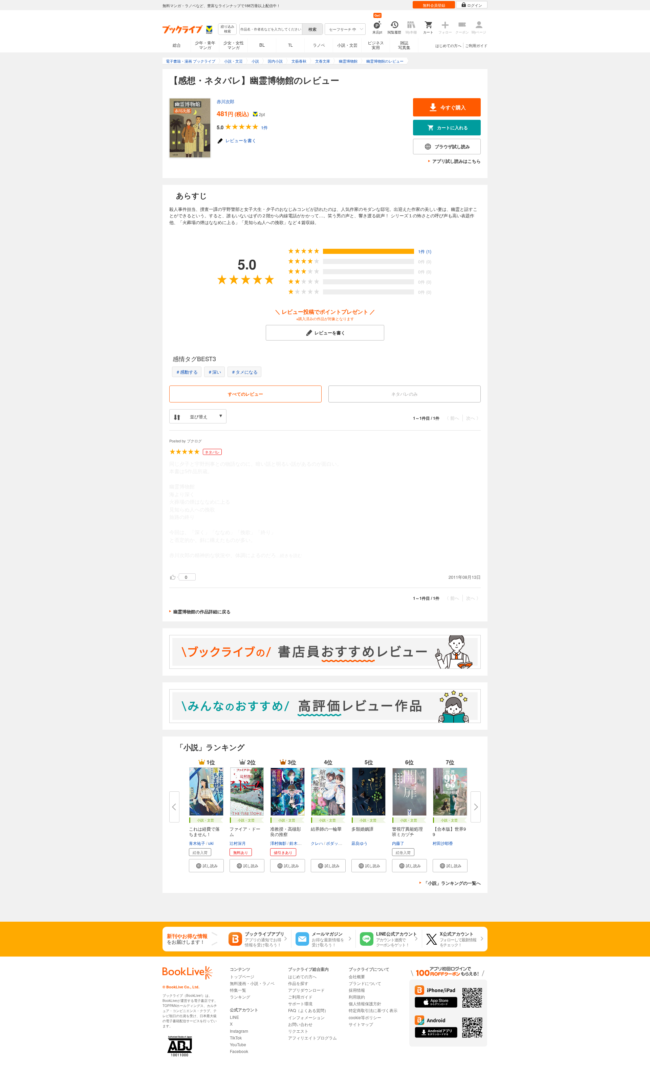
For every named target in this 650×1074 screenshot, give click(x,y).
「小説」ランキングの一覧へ (452, 883)
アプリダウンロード (306, 990)
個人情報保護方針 (365, 1003)
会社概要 (357, 976)
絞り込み (227, 29)
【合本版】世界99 (449, 831)
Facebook (239, 1051)
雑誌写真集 (404, 45)
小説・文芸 (347, 45)
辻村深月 (238, 843)
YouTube (238, 1044)
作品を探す (298, 983)
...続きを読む (289, 555)
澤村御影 (278, 843)
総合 (177, 45)
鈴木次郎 (297, 843)
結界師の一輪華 (326, 829)
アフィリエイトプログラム (312, 1037)
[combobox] (270, 29)
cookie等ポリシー (365, 1017)
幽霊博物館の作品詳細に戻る (202, 611)
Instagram (239, 1031)
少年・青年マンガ (205, 45)
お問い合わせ (300, 1024)
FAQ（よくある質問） (308, 1010)
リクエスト (298, 1031)
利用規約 (357, 997)
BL (262, 45)
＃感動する (187, 372)
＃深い (214, 372)
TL (290, 45)
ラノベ (319, 45)
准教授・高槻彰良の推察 (285, 831)
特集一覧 (238, 990)
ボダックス (336, 843)
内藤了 (398, 843)
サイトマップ (361, 1024)
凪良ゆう (359, 843)
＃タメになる (244, 372)
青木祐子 (197, 843)
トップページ (242, 976)
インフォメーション (306, 1017)
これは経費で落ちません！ (204, 831)
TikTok (236, 1037)
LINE (234, 1017)
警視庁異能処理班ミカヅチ (407, 831)
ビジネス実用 (376, 45)
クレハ (317, 843)
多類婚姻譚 (362, 829)
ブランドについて (365, 983)
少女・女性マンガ (233, 45)
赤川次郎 (225, 101)
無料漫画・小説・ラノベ (252, 983)
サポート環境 (300, 1003)
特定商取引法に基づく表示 (373, 1010)
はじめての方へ (448, 45)
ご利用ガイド (476, 45)
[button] (206, 865)
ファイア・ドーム (245, 831)
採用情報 (357, 990)
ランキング (240, 997)
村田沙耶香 (443, 843)
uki (211, 843)
